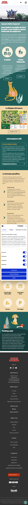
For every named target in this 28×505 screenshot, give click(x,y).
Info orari (14, 430)
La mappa (14, 390)
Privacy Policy (14, 457)
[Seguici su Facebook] (11, 368)
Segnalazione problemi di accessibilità (14, 468)
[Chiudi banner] (26, 226)
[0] (20, 2)
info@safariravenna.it (15, 382)
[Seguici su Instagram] (14, 368)
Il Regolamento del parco (9, 164)
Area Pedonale (14, 396)
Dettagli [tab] (11, 229)
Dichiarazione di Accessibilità (14, 465)
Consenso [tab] (4, 229)
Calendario (14, 424)
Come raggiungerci (14, 444)
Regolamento (14, 462)
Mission (14, 409)
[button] (14, 144)
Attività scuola (14, 406)
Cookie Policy (14, 460)
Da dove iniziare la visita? (9, 144)
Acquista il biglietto (14, 422)
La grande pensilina (14, 398)
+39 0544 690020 (15, 380)
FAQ (14, 427)
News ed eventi (14, 412)
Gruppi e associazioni (14, 432)
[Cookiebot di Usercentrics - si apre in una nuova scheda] (17, 226)
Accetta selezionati (14, 274)
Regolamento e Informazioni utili (14, 401)
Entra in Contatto (14, 442)
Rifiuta (14, 277)
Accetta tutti (14, 270)
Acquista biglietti (13, 474)
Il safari (14, 393)
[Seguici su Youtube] (16, 368)
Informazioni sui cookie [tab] (21, 229)
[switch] (25, 256)
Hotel (14, 447)
